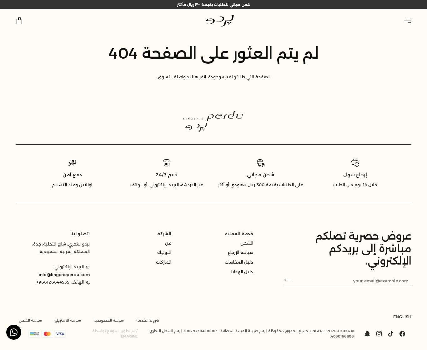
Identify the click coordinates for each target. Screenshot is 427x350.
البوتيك (164, 252)
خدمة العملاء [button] (239, 233)
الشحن (246, 243)
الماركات (163, 262)
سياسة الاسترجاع (67, 320)
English (402, 316)
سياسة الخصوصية (108, 320)
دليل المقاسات (239, 262)
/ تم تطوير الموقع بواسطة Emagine (115, 333)
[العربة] (25, 21)
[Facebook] (402, 334)
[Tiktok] (390, 334)
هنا (195, 76)
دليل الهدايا (242, 271)
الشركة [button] (164, 233)
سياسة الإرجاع (240, 252)
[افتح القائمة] (402, 21)
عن (168, 243)
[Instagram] (379, 334)
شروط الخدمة (147, 320)
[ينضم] (289, 280)
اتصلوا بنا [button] (80, 233)
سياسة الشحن (30, 320)
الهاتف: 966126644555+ (60, 282)
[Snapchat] (367, 334)
